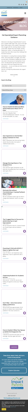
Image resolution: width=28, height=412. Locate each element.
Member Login (9, 7)
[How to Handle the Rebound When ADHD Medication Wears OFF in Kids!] (14, 101)
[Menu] (25, 13)
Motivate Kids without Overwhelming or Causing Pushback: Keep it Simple (14, 192)
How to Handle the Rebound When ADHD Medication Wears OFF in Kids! (13, 108)
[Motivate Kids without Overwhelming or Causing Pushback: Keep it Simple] (14, 185)
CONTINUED (5, 118)
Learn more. (13, 406)
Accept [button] (4, 409)
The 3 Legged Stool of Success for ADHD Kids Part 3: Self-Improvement (13, 221)
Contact (21, 7)
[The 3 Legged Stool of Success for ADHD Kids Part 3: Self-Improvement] (14, 214)
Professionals (15, 7)
